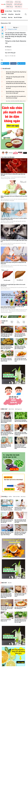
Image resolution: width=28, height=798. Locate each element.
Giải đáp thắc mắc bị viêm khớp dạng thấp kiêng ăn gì (6, 446)
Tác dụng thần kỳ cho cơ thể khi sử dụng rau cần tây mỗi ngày (20, 621)
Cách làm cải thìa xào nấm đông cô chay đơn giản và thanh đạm (20, 347)
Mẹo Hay (10, 17)
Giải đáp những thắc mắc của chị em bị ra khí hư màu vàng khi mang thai (7, 509)
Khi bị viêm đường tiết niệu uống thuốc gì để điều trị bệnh (6, 421)
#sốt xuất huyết (18, 4)
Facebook (14, 63)
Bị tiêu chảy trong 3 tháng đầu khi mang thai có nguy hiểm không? (7, 533)
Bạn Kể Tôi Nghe (18, 17)
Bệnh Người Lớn (18, 409)
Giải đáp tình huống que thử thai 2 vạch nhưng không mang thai (20, 533)
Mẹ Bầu (10, 496)
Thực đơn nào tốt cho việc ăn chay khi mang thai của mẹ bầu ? (20, 335)
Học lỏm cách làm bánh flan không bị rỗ (20, 608)
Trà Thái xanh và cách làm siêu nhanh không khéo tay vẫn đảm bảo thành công (6, 595)
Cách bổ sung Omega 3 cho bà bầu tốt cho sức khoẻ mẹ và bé (20, 509)
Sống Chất (17, 14)
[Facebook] (2, 30)
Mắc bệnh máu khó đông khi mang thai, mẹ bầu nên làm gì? (7, 521)
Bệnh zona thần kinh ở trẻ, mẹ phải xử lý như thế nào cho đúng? (7, 433)
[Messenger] (2, 33)
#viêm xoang (9, 2)
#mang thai (9, 4)
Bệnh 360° (4, 14)
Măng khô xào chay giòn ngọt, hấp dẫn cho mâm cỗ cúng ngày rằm (7, 335)
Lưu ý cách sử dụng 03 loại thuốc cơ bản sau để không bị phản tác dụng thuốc (12, 307)
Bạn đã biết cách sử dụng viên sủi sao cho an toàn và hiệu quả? (7, 608)
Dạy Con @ (23, 496)
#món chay (17, 2)
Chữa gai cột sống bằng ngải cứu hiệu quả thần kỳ (21, 420)
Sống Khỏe (10, 14)
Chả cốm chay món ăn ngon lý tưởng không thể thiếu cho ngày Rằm (7, 347)
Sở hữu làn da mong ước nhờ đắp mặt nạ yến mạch (20, 595)
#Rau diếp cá (18, 6)
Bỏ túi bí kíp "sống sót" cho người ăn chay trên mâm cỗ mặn (6, 360)
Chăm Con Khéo (16, 496)
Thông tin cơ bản (12, 29)
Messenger (22, 63)
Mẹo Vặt (9, 582)
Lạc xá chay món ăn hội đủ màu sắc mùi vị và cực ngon (21, 360)
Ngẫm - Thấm (12, 322)
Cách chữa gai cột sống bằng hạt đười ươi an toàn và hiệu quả (21, 433)
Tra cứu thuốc (8, 11)
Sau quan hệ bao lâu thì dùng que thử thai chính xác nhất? (20, 521)
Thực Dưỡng (18, 322)
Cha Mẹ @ (4, 17)
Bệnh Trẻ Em (11, 409)
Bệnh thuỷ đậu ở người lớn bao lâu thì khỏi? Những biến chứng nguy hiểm (20, 446)
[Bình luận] (2, 36)
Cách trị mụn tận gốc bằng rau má (6, 620)
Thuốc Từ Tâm (16, 11)
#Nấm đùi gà (9, 6)
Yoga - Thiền (24, 322)
